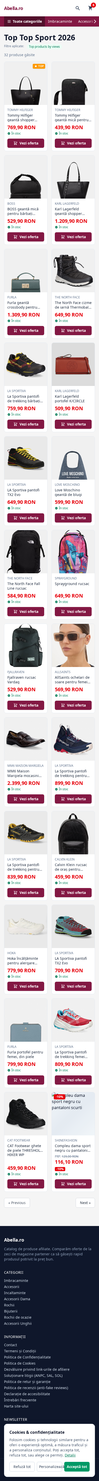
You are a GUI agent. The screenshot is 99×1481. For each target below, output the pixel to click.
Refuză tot (22, 1466)
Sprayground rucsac (72, 583)
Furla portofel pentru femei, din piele (25, 1054)
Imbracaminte (60, 21)
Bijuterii (11, 1311)
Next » (85, 1202)
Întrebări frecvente (20, 1400)
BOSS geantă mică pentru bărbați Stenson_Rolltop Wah (25, 213)
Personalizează (50, 1466)
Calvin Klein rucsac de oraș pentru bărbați (71, 869)
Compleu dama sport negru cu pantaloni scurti (73, 1150)
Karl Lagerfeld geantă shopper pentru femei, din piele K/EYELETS (70, 216)
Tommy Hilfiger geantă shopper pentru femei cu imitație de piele (21, 122)
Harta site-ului (16, 1406)
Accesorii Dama (17, 1298)
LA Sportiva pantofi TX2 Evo (23, 492)
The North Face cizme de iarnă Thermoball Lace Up (73, 307)
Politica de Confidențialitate (27, 1357)
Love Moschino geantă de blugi (68, 492)
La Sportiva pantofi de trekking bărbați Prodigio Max (23, 401)
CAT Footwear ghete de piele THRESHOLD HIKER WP (25, 1150)
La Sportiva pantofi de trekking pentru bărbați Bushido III (23, 869)
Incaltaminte (15, 1292)
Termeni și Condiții (20, 1351)
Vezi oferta (29, 143)
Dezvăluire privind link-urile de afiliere (37, 1369)
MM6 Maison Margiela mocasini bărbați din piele (23, 775)
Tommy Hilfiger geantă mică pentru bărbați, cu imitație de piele (72, 122)
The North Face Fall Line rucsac (23, 586)
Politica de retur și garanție (27, 1381)
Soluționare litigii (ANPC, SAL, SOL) (33, 1375)
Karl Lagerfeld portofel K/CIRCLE (70, 398)
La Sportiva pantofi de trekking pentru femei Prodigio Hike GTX (71, 778)
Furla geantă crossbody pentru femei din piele (22, 307)
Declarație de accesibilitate (27, 1393)
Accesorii (85, 21)
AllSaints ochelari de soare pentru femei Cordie (72, 682)
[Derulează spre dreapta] (95, 21)
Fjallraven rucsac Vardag (21, 679)
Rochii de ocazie (17, 1317)
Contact (10, 1344)
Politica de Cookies (20, 1363)
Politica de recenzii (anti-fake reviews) (36, 1387)
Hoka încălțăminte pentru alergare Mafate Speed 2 (22, 963)
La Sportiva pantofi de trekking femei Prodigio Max (71, 1056)
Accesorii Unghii (18, 1323)
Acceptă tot (77, 1466)
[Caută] (78, 8)
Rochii (9, 1305)
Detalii (70, 1455)
